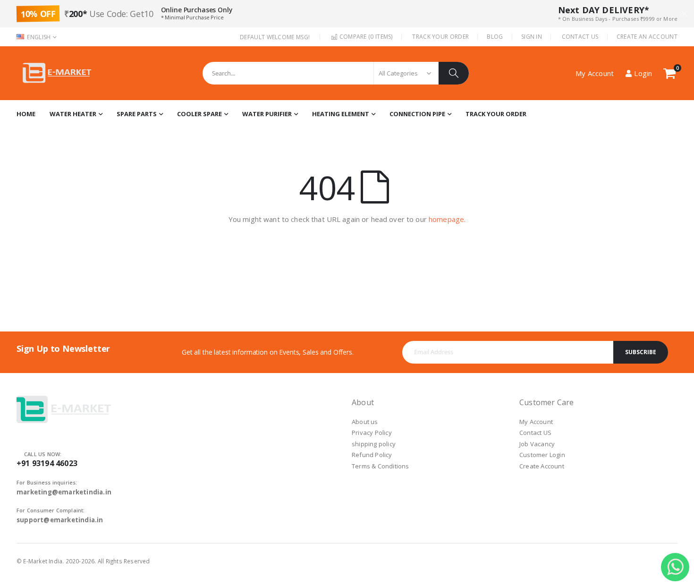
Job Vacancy (537, 444)
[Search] (454, 73)
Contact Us (580, 37)
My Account (536, 421)
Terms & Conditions (380, 466)
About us (365, 421)
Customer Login (542, 454)
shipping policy (374, 444)
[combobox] (336, 73)
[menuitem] (495, 114)
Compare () (365, 37)
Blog (495, 37)
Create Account (541, 466)
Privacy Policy (372, 432)
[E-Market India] (57, 73)
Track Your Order (440, 37)
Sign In (531, 37)
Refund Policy (372, 454)
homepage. (447, 219)
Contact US (535, 432)
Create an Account (647, 37)
